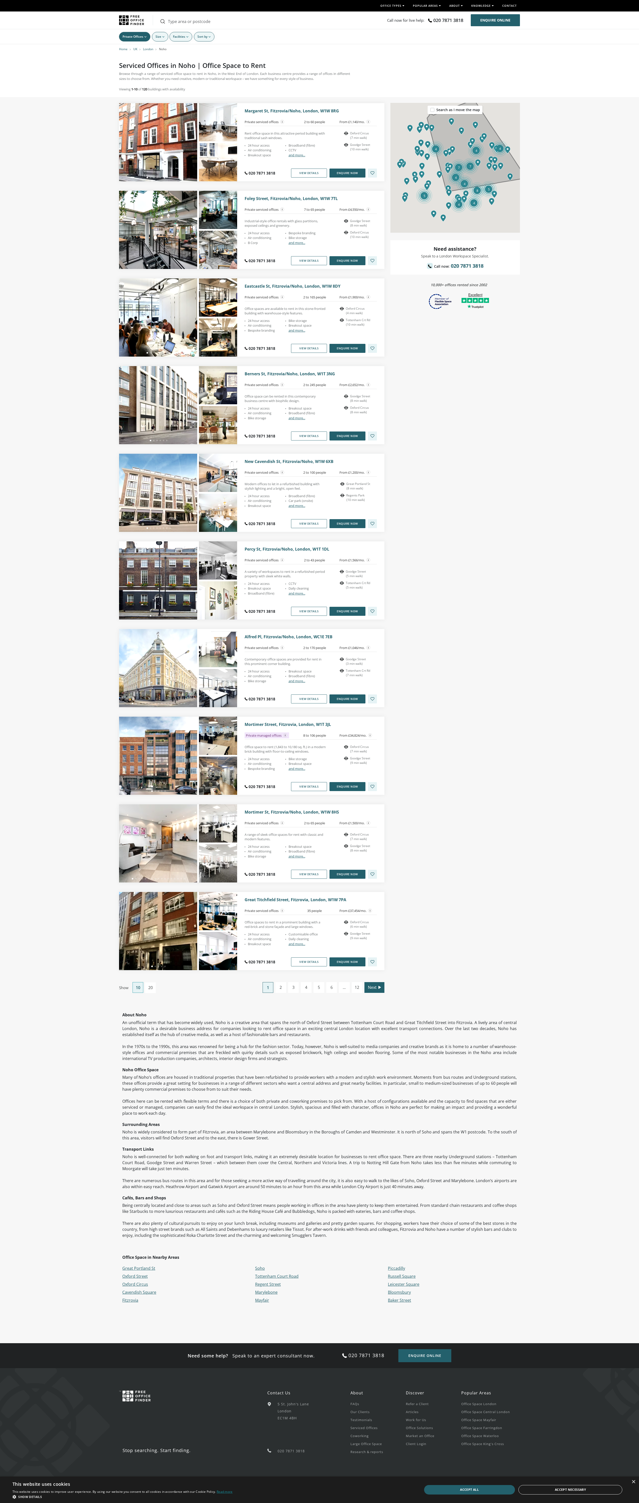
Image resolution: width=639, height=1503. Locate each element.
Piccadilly (396, 1268)
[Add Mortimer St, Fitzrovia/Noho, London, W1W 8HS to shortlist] (372, 874)
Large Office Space (366, 1444)
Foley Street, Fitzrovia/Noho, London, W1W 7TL (291, 198)
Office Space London (478, 1404)
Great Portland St (138, 1268)
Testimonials (361, 1420)
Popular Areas (476, 1393)
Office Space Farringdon (481, 1428)
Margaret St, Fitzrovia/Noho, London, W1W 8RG (292, 111)
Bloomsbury (399, 1292)
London (148, 49)
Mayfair (262, 1300)
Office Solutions (419, 1428)
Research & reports (366, 1452)
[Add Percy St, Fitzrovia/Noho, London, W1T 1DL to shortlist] (372, 611)
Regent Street (268, 1284)
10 (138, 987)
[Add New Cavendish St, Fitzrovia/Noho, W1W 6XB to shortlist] (372, 523)
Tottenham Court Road (277, 1276)
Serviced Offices (364, 1428)
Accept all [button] (469, 1490)
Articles (412, 1412)
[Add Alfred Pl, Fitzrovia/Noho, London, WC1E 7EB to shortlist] (372, 698)
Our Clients (360, 1412)
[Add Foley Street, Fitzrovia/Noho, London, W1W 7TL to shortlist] (372, 260)
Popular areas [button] (425, 5)
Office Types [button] (390, 5)
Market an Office (420, 1436)
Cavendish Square (139, 1292)
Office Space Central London (485, 1412)
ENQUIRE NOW (347, 173)
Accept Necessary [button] (570, 1490)
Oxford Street (135, 1276)
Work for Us (416, 1420)
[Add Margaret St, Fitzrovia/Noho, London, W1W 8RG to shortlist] (372, 173)
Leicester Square (403, 1284)
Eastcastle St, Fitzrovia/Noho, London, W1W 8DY (292, 286)
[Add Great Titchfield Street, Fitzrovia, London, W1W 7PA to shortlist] (372, 961)
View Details (309, 173)
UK (135, 49)
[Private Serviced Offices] (282, 122)
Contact (509, 5)
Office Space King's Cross (482, 1444)
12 (357, 987)
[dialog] (319, 1490)
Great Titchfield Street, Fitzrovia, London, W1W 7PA (295, 899)
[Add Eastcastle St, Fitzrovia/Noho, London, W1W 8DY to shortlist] (372, 348)
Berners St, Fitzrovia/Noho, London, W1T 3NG (290, 374)
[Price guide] (368, 122)
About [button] (454, 5)
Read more (225, 1492)
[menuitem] (378, 1404)
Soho (260, 1268)
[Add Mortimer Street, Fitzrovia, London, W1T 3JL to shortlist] (372, 786)
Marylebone (266, 1292)
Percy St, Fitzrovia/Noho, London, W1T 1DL (287, 549)
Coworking (359, 1436)
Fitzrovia (130, 1300)
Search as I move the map (458, 109)
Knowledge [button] (481, 5)
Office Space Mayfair (478, 1420)
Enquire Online (495, 20)
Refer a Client (417, 1404)
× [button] (633, 1482)
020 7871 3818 (448, 20)
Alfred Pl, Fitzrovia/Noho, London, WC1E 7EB (288, 637)
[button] (491, 160)
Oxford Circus (135, 1284)
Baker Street (399, 1300)
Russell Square (402, 1276)
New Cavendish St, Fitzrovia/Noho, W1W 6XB (289, 461)
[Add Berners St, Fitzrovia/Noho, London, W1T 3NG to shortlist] (372, 435)
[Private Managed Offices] (285, 735)
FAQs (354, 1404)
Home (123, 49)
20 (150, 987)
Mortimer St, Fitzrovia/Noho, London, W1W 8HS (292, 812)
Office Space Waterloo (480, 1436)
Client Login (416, 1444)
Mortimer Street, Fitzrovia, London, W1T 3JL (288, 724)
